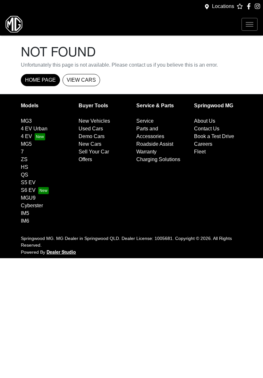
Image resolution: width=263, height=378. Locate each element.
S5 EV (28, 182)
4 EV (26, 136)
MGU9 (28, 198)
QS (24, 174)
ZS (24, 159)
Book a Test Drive (214, 136)
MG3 (26, 121)
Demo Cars (92, 136)
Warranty (146, 151)
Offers (85, 159)
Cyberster (32, 205)
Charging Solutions (158, 159)
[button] (250, 24)
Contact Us (206, 128)
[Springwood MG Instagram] (258, 6)
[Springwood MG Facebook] (250, 6)
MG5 (26, 144)
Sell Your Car (94, 151)
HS (24, 167)
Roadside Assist (154, 144)
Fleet (200, 151)
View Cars (81, 80)
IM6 (25, 221)
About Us (204, 121)
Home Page (40, 80)
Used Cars (91, 128)
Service (145, 121)
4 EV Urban (34, 128)
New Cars (90, 144)
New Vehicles (94, 121)
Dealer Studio (61, 252)
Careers (203, 144)
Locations (223, 6)
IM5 (25, 213)
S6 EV (28, 190)
